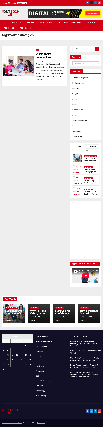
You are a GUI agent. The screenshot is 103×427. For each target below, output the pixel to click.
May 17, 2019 (42, 61)
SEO (58, 23)
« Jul (3, 376)
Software (91, 23)
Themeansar (41, 423)
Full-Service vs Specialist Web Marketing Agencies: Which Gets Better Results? (85, 343)
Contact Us (91, 423)
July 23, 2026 (87, 317)
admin (52, 61)
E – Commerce (16, 23)
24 (4, 365)
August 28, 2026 (13, 317)
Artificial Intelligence (80, 78)
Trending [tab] (86, 151)
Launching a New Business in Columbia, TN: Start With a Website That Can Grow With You (84, 374)
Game (74, 99)
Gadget (75, 94)
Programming (46, 23)
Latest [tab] (79, 146)
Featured (75, 88)
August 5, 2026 (63, 317)
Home (84, 423)
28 (21, 365)
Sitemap (98, 423)
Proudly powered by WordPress (12, 423)
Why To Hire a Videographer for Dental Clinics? (91, 172)
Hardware (30, 23)
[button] (100, 25)
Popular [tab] (93, 146)
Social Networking (73, 23)
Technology (9, 28)
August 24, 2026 (38, 317)
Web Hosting (25, 28)
